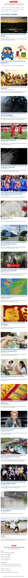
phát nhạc (24, 486)
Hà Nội (17, 513)
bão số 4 (9, 300)
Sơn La (2, 459)
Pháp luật (22, 7)
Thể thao (13, 7)
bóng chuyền (11, 197)
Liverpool (10, 143)
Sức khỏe (2, 11)
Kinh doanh (17, 7)
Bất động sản (22, 9)
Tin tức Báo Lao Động (9, 14)
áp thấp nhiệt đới (6, 170)
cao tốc (9, 540)
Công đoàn (10, 9)
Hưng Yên (2, 247)
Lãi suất (2, 354)
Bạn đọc (6, 9)
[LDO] (14, 25)
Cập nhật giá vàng (3, 406)
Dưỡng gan (2, 221)
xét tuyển (18, 379)
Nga (19, 118)
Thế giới (7, 11)
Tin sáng (2, 273)
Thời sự (2, 9)
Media (10, 7)
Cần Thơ (2, 539)
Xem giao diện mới (15, 11)
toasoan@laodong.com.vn (7, 559)
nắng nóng (3, 38)
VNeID (9, 65)
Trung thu (23, 91)
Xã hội (7, 7)
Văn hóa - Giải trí (16, 9)
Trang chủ (2, 7)
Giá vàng (2, 327)
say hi (12, 433)
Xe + (10, 11)
